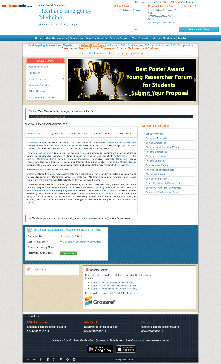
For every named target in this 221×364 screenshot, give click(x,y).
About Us (50, 38)
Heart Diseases (109, 190)
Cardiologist (121, 158)
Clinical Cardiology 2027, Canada (127, 10)
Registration (34, 72)
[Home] (18, 5)
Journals (61, 38)
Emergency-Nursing (155, 156)
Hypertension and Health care (160, 169)
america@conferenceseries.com (46, 326)
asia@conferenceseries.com (101, 326)
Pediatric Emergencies (156, 151)
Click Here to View (68, 253)
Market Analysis (125, 133)
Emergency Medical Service (159, 138)
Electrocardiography (155, 174)
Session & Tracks (102, 133)
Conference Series (35, 142)
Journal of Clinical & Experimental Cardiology (112, 282)
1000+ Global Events (93, 45)
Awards (181, 38)
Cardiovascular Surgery (157, 165)
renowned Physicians (77, 158)
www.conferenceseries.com (127, 53)
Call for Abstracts (37, 91)
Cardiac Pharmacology (156, 178)
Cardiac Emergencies (156, 142)
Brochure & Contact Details (41, 97)
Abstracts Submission (39, 66)
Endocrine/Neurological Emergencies (163, 187)
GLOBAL (69, 145)
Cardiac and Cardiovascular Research (164, 192)
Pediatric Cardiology (155, 160)
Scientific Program (37, 78)
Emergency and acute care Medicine (163, 147)
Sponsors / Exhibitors (163, 38)
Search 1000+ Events (199, 29)
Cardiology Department (105, 187)
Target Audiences (79, 133)
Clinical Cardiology (154, 133)
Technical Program (119, 38)
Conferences (76, 38)
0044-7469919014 (38, 331)
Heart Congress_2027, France (161, 22)
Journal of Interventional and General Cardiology (114, 288)
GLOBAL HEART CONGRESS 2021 (50, 169)
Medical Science (128, 161)
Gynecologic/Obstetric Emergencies (163, 183)
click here (87, 218)
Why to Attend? (56, 133)
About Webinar (35, 133)
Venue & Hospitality (141, 38)
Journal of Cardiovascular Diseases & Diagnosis (113, 285)
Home (40, 38)
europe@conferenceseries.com (160, 326)
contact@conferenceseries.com (154, 340)
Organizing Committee (96, 38)
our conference (45, 152)
